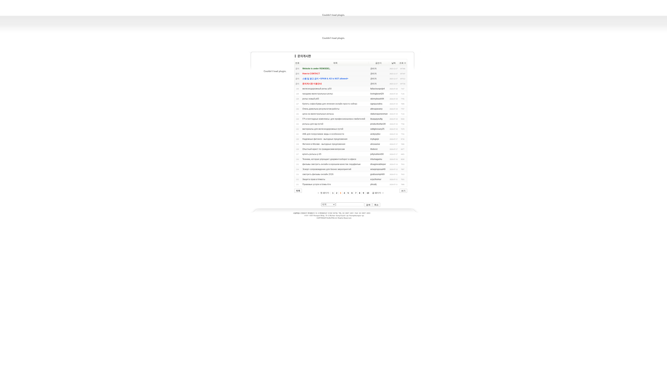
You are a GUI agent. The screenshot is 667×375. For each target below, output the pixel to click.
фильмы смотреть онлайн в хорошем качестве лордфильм (331, 164)
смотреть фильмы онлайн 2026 (318, 174)
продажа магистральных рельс (317, 94)
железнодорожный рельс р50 (317, 89)
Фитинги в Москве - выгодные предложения (323, 144)
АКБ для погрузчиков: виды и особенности (323, 134)
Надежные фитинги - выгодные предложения (324, 139)
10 (368, 193)
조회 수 (402, 63)
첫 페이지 (324, 193)
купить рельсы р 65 (311, 154)
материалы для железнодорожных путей (322, 129)
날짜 (394, 63)
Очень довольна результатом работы (320, 109)
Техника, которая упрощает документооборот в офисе (329, 159)
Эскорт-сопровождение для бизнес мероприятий (326, 169)
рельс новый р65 (310, 99)
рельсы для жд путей (312, 124)
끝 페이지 (376, 193)
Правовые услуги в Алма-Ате (316, 184)
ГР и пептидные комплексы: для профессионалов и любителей (333, 119)
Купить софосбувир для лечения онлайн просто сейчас (329, 104)
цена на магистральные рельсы (318, 114)
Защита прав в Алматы (313, 179)
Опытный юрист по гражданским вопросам (323, 149)
